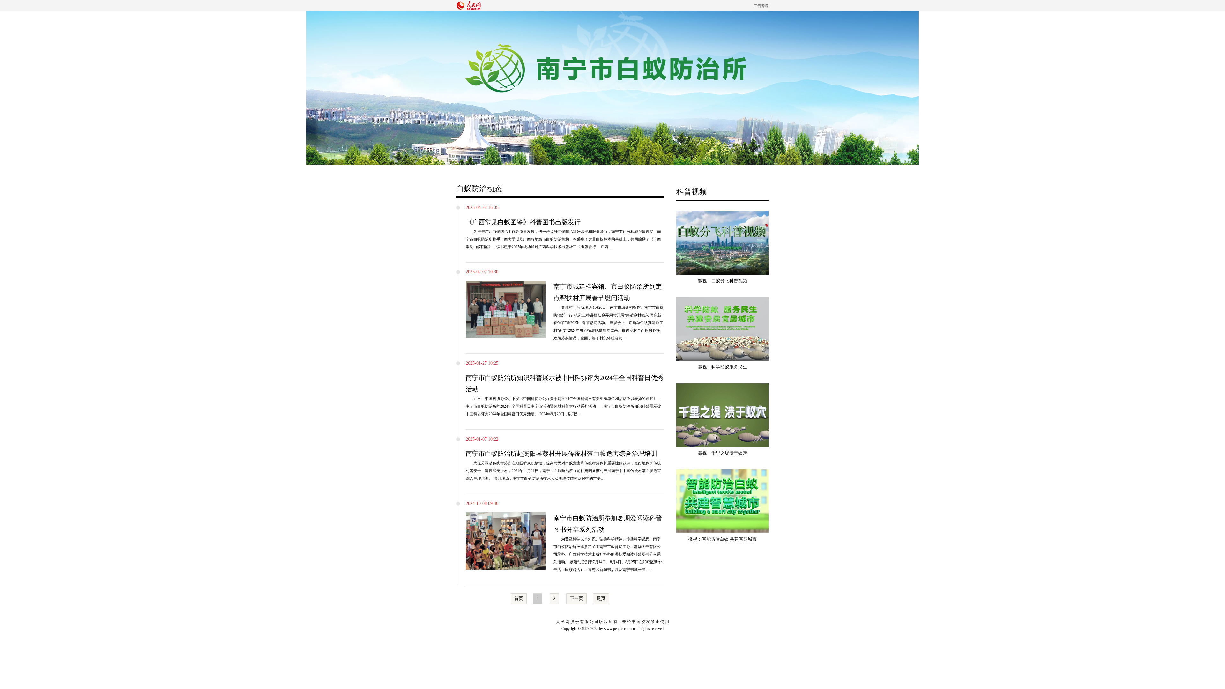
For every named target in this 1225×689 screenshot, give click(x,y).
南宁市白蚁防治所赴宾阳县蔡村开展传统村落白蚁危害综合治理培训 (561, 453)
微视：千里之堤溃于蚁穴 (722, 453)
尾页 (601, 598)
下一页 (576, 598)
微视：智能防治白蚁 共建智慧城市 (722, 539)
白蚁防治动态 (479, 188)
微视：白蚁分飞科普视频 (722, 280)
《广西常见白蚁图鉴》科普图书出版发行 (523, 222)
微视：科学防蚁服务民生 (722, 367)
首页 (518, 598)
